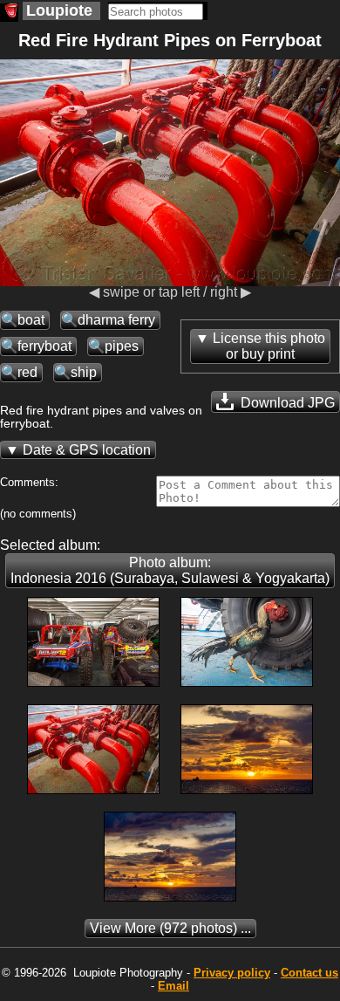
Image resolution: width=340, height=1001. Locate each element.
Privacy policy (232, 972)
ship (84, 372)
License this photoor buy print (269, 346)
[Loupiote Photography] (9, 12)
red (27, 372)
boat (30, 319)
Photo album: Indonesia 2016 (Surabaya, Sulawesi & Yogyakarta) (170, 570)
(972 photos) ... (170, 928)
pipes (122, 346)
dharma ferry (116, 319)
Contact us (309, 972)
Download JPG (286, 402)
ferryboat (44, 346)
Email (173, 985)
